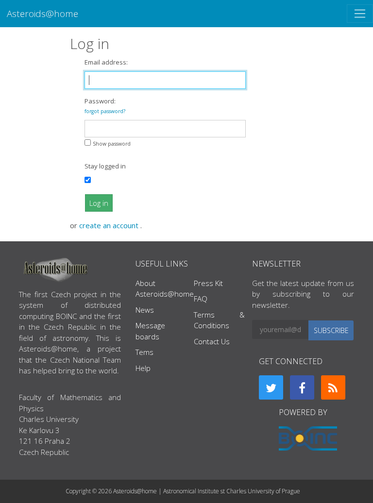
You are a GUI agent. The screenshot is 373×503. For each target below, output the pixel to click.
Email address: (106, 62)
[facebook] (302, 387)
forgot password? (105, 111)
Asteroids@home (42, 13)
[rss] (333, 387)
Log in (98, 203)
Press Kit (208, 283)
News (145, 310)
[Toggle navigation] (360, 13)
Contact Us (212, 341)
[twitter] (271, 387)
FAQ (200, 298)
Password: (105, 106)
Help (143, 368)
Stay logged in (105, 166)
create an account (109, 225)
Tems (144, 352)
